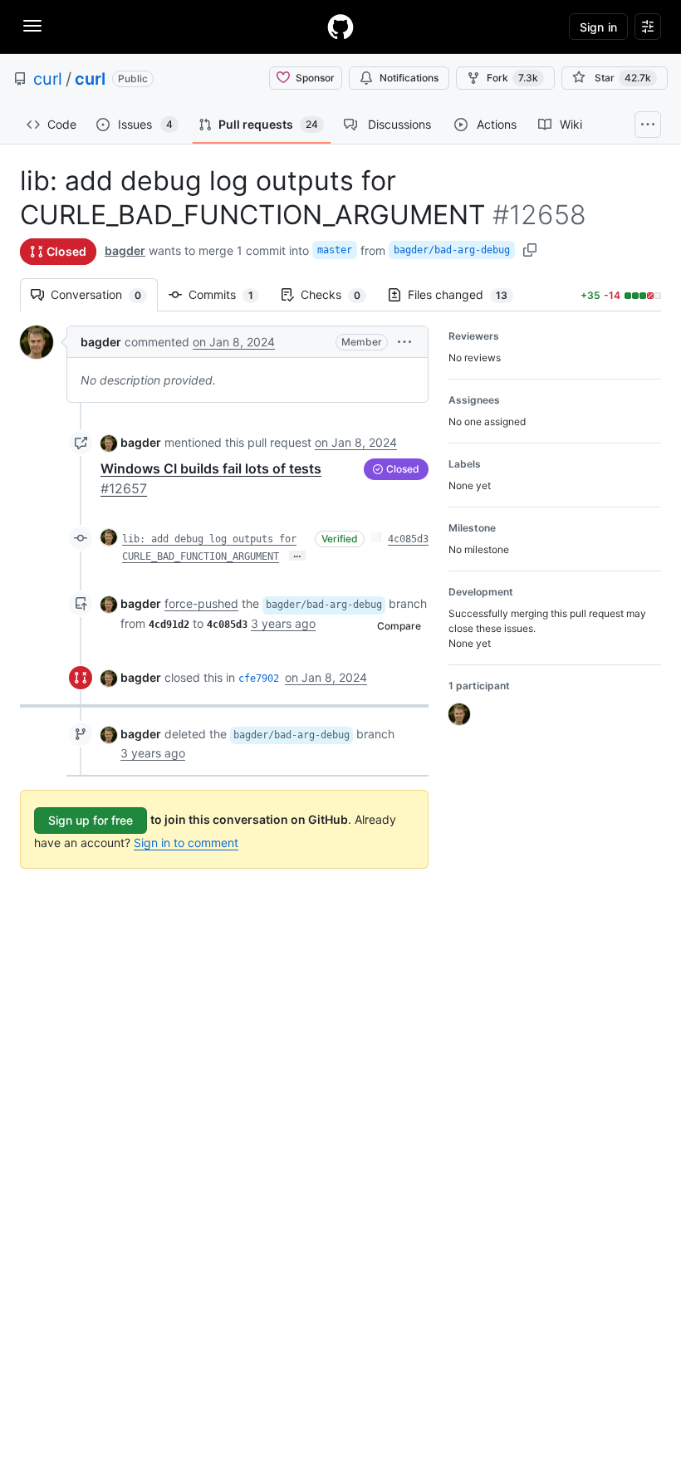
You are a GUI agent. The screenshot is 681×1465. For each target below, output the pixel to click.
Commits (229, 294)
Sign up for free (90, 820)
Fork (512, 77)
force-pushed (201, 603)
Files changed (466, 294)
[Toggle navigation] (32, 25)
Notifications (409, 77)
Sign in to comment (186, 842)
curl (47, 79)
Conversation (104, 294)
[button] (404, 341)
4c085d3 (408, 539)
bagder (125, 250)
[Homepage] (340, 26)
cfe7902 (258, 678)
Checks (339, 294)
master (334, 250)
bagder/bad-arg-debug (452, 250)
